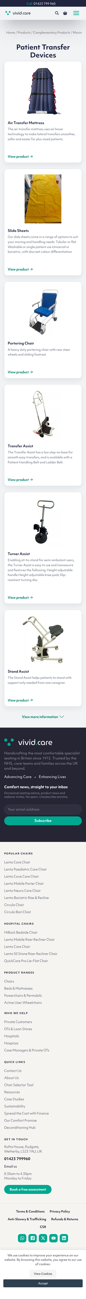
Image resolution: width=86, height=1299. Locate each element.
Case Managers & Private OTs (26, 1050)
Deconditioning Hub (19, 1127)
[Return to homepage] (28, 742)
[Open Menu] (76, 13)
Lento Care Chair (17, 862)
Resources (12, 1092)
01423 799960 (17, 1158)
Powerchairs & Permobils (23, 995)
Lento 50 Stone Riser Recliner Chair (30, 953)
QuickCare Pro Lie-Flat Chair (26, 960)
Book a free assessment (28, 1189)
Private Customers (18, 1021)
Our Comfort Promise (20, 1120)
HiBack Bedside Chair (21, 932)
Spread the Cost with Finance (26, 1113)
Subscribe (43, 820)
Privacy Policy (60, 1211)
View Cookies (43, 1274)
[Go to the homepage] (17, 13)
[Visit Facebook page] (32, 1238)
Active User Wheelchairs (23, 1002)
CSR (43, 1227)
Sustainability (14, 1106)
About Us (11, 1077)
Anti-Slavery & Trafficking (27, 1219)
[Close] (43, 1292)
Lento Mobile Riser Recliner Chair (29, 939)
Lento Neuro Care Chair (22, 890)
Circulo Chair (14, 904)
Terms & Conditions (30, 1211)
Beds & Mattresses (18, 988)
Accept (43, 1283)
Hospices (11, 1043)
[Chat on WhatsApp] (22, 1238)
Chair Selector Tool (18, 1085)
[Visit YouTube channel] (53, 1238)
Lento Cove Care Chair (21, 876)
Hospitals (11, 1036)
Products (24, 32)
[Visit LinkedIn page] (64, 1238)
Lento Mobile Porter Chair (24, 883)
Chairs (9, 981)
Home (10, 32)
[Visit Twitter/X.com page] (43, 1238)
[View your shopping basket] (65, 13)
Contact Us (13, 1070)
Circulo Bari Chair (17, 912)
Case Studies (14, 1099)
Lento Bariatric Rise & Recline (26, 897)
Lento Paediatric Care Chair (25, 869)
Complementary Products (51, 32)
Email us (10, 1166)
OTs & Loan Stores (18, 1029)
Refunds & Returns (64, 1219)
